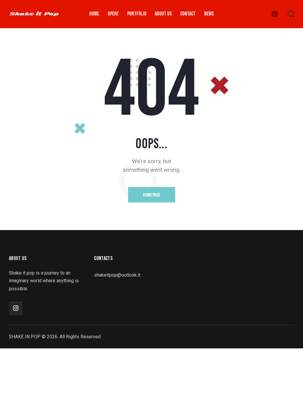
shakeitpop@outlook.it (117, 275)
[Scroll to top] (287, 394)
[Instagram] (275, 14)
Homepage (151, 195)
